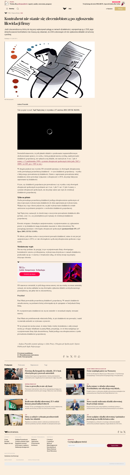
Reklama (34, 439)
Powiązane (8, 365)
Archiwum (34, 445)
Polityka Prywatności (21, 439)
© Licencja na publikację (25, 353)
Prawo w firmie (15, 13)
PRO (70, 9)
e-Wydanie (109, 9)
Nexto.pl (49, 443)
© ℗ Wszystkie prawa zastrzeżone (28, 355)
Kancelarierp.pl (51, 447)
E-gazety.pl (50, 441)
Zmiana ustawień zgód (22, 441)
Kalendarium (20, 460)
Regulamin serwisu (21, 443)
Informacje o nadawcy (22, 445)
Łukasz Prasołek (22, 104)
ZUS (21, 13)
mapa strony (8, 460)
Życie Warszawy (52, 451)
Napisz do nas (8, 443)
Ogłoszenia (34, 441)
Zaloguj (120, 9)
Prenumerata (35, 443)
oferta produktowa (33, 460)
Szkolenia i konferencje (11, 456)
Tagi (45, 365)
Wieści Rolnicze (51, 449)
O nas (6, 439)
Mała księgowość (52, 445)
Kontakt (6, 441)
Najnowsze (34, 365)
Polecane (21, 365)
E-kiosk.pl (50, 439)
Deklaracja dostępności (22, 447)
